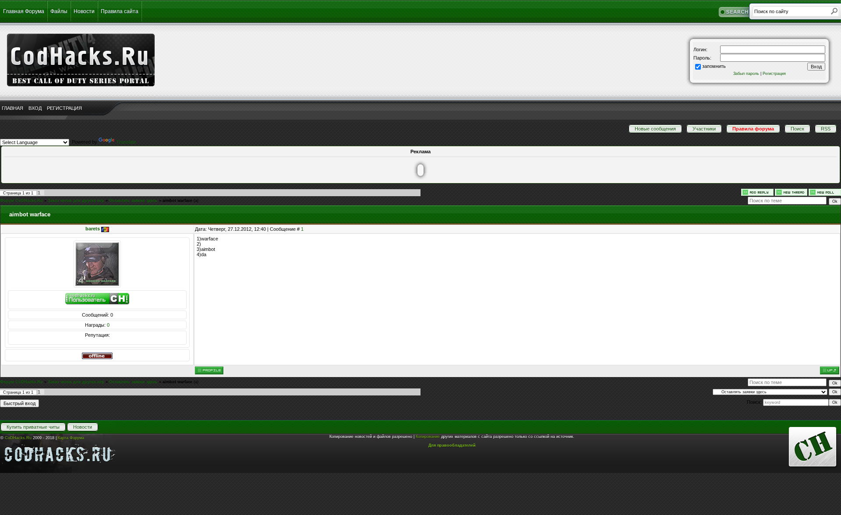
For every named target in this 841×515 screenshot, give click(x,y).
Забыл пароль (746, 73)
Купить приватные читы (33, 427)
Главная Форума (23, 11)
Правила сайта (119, 11)
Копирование (428, 436)
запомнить (714, 66)
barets (92, 228)
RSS (825, 128)
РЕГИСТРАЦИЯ (64, 108)
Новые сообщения (655, 128)
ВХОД (35, 108)
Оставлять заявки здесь (133, 200)
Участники (704, 128)
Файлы (58, 11)
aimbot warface (177, 200)
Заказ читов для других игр (76, 200)
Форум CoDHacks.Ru (21, 200)
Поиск (797, 128)
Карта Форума (71, 438)
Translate (126, 142)
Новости (84, 11)
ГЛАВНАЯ (12, 108)
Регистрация (774, 73)
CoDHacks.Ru (18, 438)
